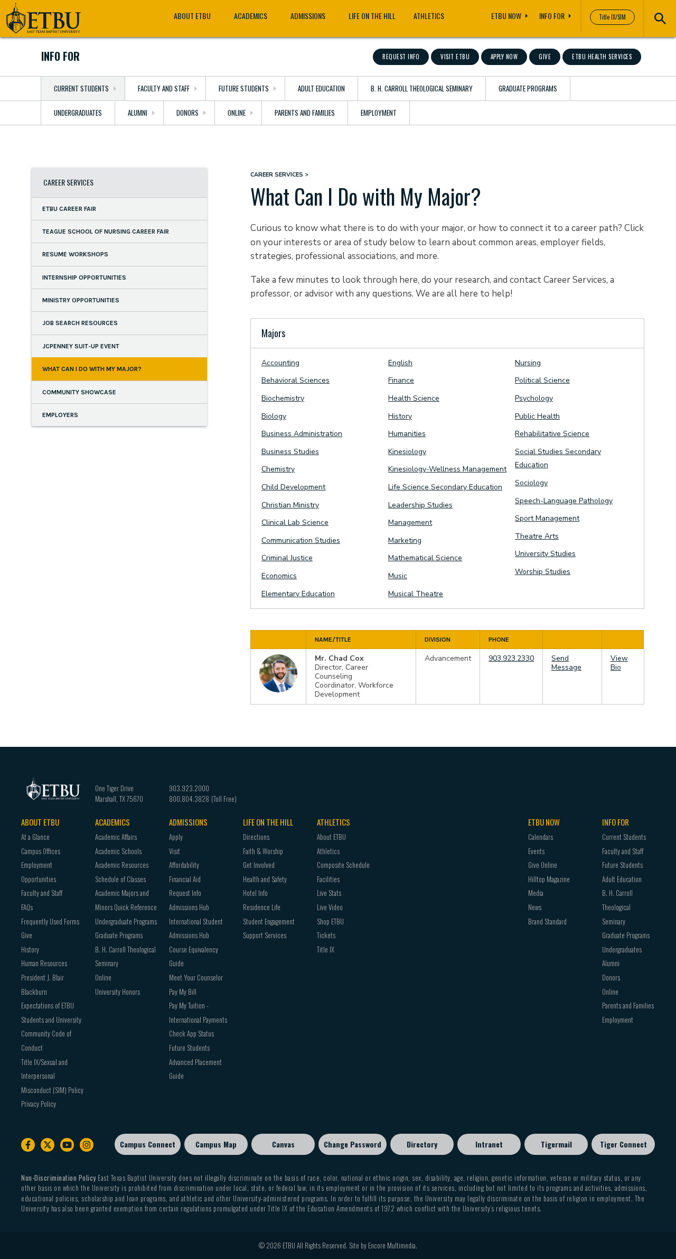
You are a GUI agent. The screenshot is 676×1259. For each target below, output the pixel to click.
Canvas (283, 1144)
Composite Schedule (343, 864)
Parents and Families (305, 112)
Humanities (407, 434)
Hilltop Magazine (549, 879)
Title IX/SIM (612, 17)
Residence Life (261, 907)
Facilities (328, 879)
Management (410, 522)
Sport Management (547, 518)
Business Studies (290, 452)
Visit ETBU (455, 56)
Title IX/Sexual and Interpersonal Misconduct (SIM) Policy (52, 1076)
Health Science (413, 398)
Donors (187, 112)
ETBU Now (506, 15)
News (534, 907)
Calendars (540, 836)
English (400, 363)
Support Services (264, 935)
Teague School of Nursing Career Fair (105, 231)
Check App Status (191, 1033)
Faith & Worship (263, 851)
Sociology (531, 483)
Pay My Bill (182, 991)
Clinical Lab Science (294, 522)
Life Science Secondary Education (445, 487)
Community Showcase (79, 391)
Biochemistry (282, 398)
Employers (60, 415)
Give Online (542, 864)
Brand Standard (547, 921)
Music (397, 576)
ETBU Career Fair (69, 208)
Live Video (330, 907)
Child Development (293, 487)
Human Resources (44, 963)
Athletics (429, 15)
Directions (256, 836)
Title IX (325, 949)
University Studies (545, 554)
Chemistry (278, 469)
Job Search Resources (80, 323)
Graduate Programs (528, 88)
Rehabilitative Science (552, 434)
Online (237, 112)
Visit (174, 851)
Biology (273, 416)
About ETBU (192, 15)
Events (536, 851)
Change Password (352, 1144)
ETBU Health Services (602, 56)
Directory (422, 1144)
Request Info (400, 56)
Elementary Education (298, 594)
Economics (279, 576)
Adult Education (321, 88)
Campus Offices (40, 851)
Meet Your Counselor (196, 977)
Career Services (68, 182)
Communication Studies (300, 540)
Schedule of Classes (120, 879)
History (400, 416)
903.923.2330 (511, 658)
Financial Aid (185, 879)
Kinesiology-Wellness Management (447, 469)
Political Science (542, 380)
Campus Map (216, 1144)
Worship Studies (542, 572)
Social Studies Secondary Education (558, 458)
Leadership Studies (420, 505)
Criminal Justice (287, 558)
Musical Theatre (415, 594)
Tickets (326, 935)
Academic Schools (118, 851)
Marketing (404, 540)
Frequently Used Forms (50, 921)
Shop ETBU (330, 921)
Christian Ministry (290, 505)
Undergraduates (78, 112)
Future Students (244, 88)
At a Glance (35, 836)
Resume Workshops (75, 254)
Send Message (566, 662)
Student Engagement (269, 921)
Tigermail (556, 1144)
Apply (176, 836)
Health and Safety (265, 879)
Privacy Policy (38, 1103)
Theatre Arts (537, 536)
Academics (250, 15)
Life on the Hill (372, 15)
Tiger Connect (623, 1144)
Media (535, 892)
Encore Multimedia (392, 1245)
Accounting (280, 363)
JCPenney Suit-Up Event (80, 346)
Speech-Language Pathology (564, 501)
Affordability (184, 864)
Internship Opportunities (84, 277)
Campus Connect (147, 1144)
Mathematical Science (425, 558)
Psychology (534, 398)
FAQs (27, 907)
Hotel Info (255, 892)
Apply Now (504, 56)
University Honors (117, 991)
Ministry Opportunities (80, 300)
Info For (552, 15)
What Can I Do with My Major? (92, 369)
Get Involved (259, 864)
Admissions (307, 15)
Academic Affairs (116, 836)
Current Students (81, 88)
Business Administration (301, 434)
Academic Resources (121, 864)
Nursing (528, 363)
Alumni (137, 112)
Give (545, 56)
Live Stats (329, 892)
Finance (401, 380)
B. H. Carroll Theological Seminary (422, 88)
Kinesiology (407, 452)
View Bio (619, 662)
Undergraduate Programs (126, 921)
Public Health (537, 416)
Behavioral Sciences (295, 380)
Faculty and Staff (164, 88)
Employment (379, 112)
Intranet (489, 1144)
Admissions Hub (189, 907)
